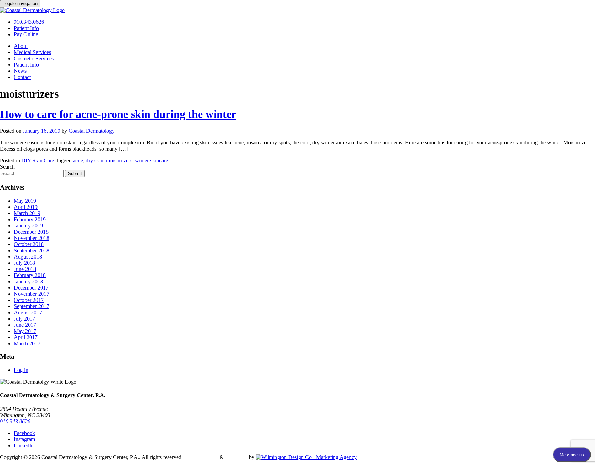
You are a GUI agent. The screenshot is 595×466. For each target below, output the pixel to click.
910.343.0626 (29, 22)
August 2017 (28, 312)
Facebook (24, 433)
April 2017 (26, 337)
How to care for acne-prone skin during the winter (118, 114)
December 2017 (31, 288)
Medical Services (32, 52)
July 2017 (24, 319)
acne (78, 160)
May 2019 (25, 201)
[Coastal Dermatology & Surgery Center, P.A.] (32, 10)
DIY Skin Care (37, 160)
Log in (21, 370)
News (20, 71)
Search (7, 167)
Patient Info (26, 28)
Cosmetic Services (34, 58)
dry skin (94, 160)
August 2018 (28, 257)
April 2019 (26, 207)
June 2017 (25, 325)
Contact (22, 77)
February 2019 (30, 219)
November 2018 (31, 238)
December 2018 (31, 232)
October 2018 (29, 244)
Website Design (201, 457)
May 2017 (25, 331)
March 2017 (27, 343)
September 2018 (31, 250)
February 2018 (30, 275)
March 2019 (27, 213)
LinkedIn (24, 445)
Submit (75, 173)
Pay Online (26, 34)
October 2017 (29, 300)
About (21, 46)
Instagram (24, 439)
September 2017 (31, 306)
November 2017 (31, 294)
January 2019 (28, 226)
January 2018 (28, 281)
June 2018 (25, 269)
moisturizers (119, 160)
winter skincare (151, 160)
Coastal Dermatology (92, 131)
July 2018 (24, 263)
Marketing (236, 457)
